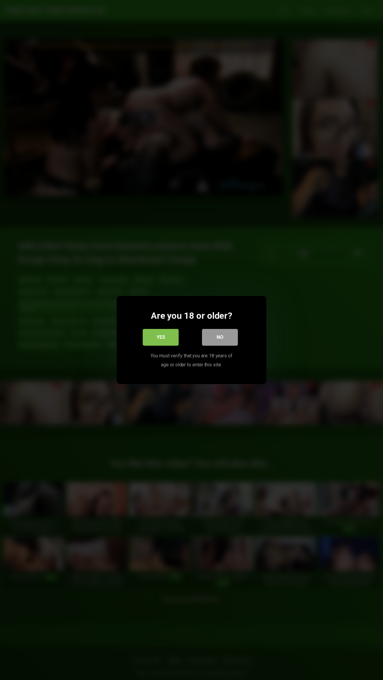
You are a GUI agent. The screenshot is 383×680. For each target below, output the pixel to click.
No (220, 337)
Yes (160, 337)
